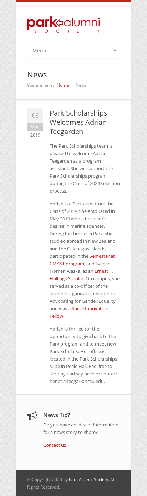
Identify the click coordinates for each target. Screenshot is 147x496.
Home (63, 85)
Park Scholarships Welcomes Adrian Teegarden (78, 122)
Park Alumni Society (88, 479)
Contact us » (56, 445)
